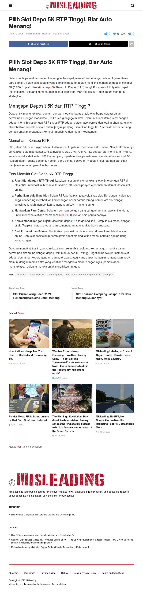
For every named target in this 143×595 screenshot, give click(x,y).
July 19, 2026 (103, 363)
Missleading (33, 33)
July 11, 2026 (16, 425)
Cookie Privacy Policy (85, 572)
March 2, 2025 (16, 33)
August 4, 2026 (61, 378)
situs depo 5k (37, 274)
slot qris (108, 274)
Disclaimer (29, 572)
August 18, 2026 (18, 363)
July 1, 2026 (59, 435)
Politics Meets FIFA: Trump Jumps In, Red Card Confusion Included (29, 418)
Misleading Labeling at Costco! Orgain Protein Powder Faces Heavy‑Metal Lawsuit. (114, 355)
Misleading (31, 580)
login (19, 446)
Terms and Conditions (113, 572)
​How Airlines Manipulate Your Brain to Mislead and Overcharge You (28, 355)
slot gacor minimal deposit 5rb (83, 274)
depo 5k (21, 274)
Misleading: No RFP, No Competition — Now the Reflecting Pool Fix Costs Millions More (115, 421)
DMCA (64, 572)
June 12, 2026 (103, 432)
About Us (13, 572)
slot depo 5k (55, 274)
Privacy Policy (48, 572)
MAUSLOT (65, 215)
